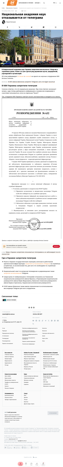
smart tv (25, 447)
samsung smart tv (34, 447)
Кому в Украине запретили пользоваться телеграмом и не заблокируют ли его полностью (31, 253)
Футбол (26, 397)
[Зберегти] (55, 27)
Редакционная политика (8, 333)
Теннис (26, 399)
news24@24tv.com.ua (8, 314)
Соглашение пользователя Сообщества (28, 338)
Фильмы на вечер (28, 380)
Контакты (44, 328)
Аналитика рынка (9, 395)
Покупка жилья (8, 397)
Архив (43, 335)
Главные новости (9, 354)
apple (17, 447)
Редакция (4, 330)
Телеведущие (5, 338)
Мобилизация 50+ (47, 356)
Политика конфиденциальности (29, 328)
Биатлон (26, 401)
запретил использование (13, 273)
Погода (6, 365)
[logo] (12, 3)
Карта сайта (45, 338)
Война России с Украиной (31, 352)
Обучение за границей (49, 386)
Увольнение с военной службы (51, 354)
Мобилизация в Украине (50, 352)
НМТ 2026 (45, 382)
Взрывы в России (28, 366)
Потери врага (27, 368)
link (33, 320)
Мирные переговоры (29, 358)
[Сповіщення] (60, 3)
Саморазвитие (46, 384)
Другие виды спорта (29, 403)
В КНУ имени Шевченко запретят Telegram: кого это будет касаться (31, 82)
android (8, 447)
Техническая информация (28, 344)
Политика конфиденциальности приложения (29, 335)
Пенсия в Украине (9, 388)
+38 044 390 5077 (37, 314)
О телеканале (5, 335)
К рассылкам (53, 413)
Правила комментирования (28, 341)
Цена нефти (8, 376)
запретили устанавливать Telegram (37, 264)
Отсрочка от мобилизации (50, 363)
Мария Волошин (11, 22)
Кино (25, 374)
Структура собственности (48, 333)
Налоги (6, 386)
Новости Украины (9, 356)
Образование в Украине (26, 3)
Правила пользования (7, 343)
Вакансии (44, 330)
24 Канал (20, 76)
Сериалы (26, 384)
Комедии (26, 382)
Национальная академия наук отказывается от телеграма (33, 8)
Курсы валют (8, 378)
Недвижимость (9, 393)
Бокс (25, 395)
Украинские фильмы (29, 378)
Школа (45, 380)
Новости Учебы (47, 374)
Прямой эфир (8, 358)
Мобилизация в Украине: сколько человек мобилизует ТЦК (50, 366)
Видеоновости (8, 360)
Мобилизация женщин (49, 358)
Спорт (26, 393)
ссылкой (28, 76)
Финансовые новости (10, 380)
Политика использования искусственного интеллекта (28, 331)
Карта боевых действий (30, 356)
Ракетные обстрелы (29, 354)
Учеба (3, 8)
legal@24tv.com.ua (22, 440)
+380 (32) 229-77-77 (13, 439)
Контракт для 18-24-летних (50, 360)
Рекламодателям (6, 341)
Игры (43, 341)
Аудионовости (8, 363)
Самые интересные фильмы (31, 376)
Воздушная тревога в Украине (31, 360)
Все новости (8, 352)
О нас (3, 328)
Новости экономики (11, 374)
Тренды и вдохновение (10, 399)
